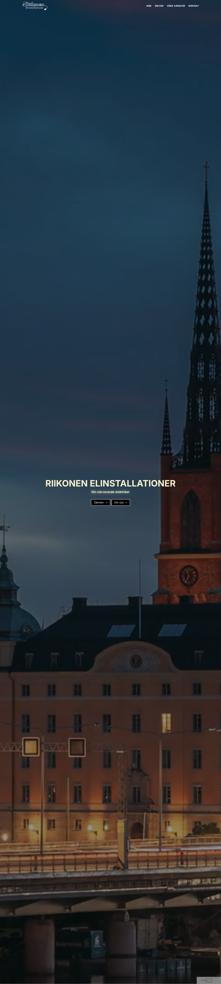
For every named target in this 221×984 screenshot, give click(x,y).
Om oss (120, 502)
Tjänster (100, 502)
